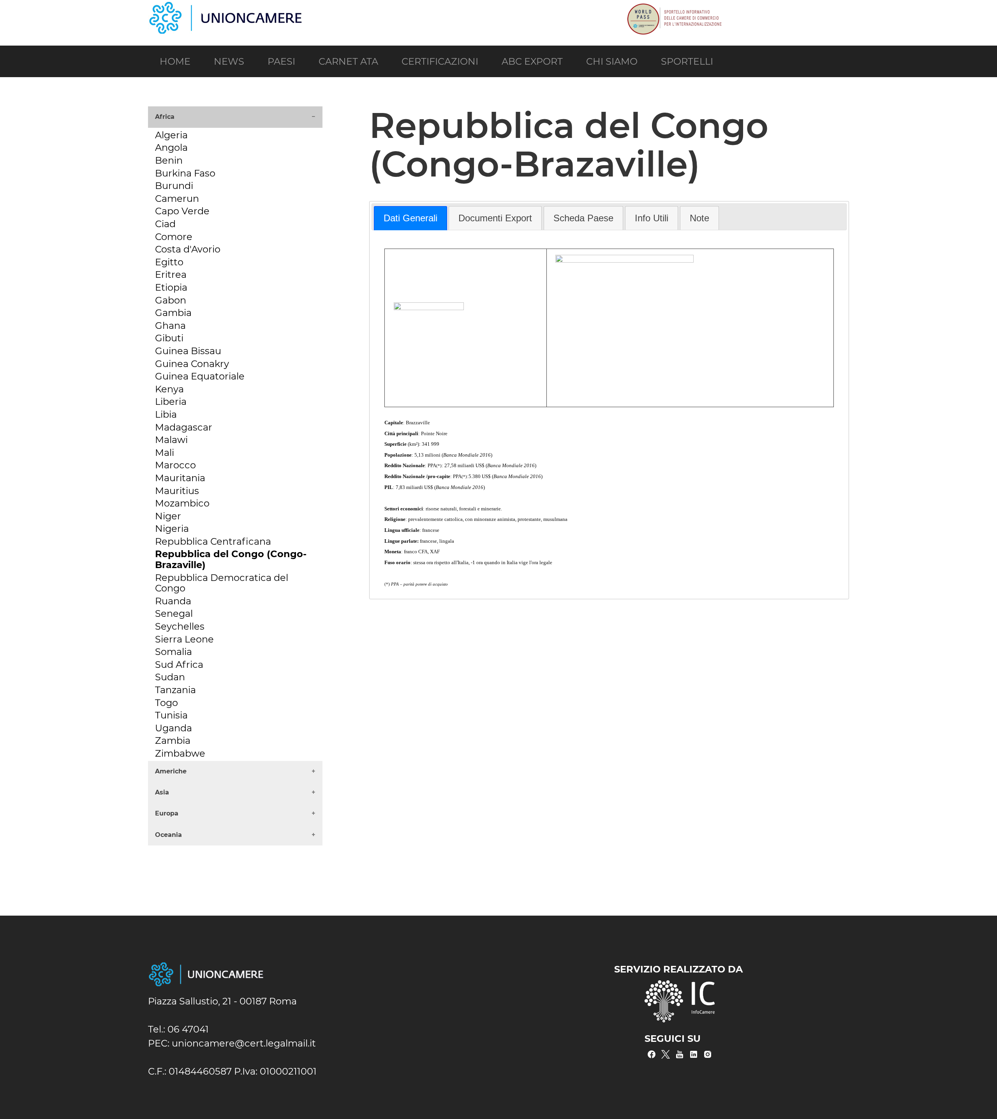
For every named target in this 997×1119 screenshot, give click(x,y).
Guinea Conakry (192, 363)
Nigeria (172, 528)
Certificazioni (440, 61)
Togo (166, 702)
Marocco (175, 465)
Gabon (170, 300)
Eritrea (171, 274)
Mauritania (180, 478)
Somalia (173, 651)
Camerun (177, 198)
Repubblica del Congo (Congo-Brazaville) (230, 559)
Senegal (174, 613)
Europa (166, 813)
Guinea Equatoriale (200, 376)
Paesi (281, 61)
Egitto (169, 262)
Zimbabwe (180, 753)
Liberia (171, 401)
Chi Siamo (612, 61)
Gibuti (169, 338)
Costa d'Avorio (187, 249)
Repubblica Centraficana (213, 541)
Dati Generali (410, 218)
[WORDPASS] (673, 7)
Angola (171, 147)
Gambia (173, 312)
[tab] (410, 218)
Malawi (171, 439)
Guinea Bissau (188, 351)
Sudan (170, 677)
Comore (173, 236)
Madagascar (183, 427)
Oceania (168, 834)
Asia (162, 792)
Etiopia (171, 287)
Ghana (170, 325)
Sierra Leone (184, 639)
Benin (169, 160)
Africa (164, 116)
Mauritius (177, 490)
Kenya (169, 389)
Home (175, 61)
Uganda (173, 728)
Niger (168, 516)
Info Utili (651, 218)
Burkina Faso (185, 173)
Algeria (171, 135)
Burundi (174, 185)
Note (699, 218)
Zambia (172, 740)
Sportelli (687, 61)
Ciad (165, 223)
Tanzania (175, 689)
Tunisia (171, 715)
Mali (164, 452)
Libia (166, 414)
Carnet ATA (348, 61)
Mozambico (182, 503)
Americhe (171, 771)
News (229, 61)
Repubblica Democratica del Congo (221, 583)
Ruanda (173, 601)
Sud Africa (179, 664)
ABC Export (532, 61)
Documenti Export (495, 218)
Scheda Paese (583, 218)
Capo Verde (182, 211)
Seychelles (179, 626)
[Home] (226, 7)
